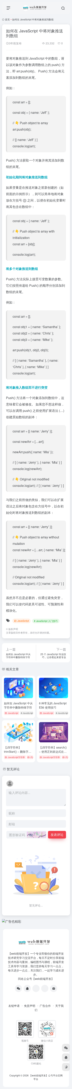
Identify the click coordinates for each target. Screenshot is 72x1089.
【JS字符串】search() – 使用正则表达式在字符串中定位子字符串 (53, 751)
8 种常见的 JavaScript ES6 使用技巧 (53, 705)
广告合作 (45, 1006)
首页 (7, 19)
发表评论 (57, 834)
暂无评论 (13, 769)
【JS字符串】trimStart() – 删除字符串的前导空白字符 (17, 751)
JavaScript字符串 (16, 757)
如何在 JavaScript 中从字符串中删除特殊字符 (18, 705)
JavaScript (23, 620)
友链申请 (14, 1006)
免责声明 (29, 1006)
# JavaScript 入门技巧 (46, 621)
